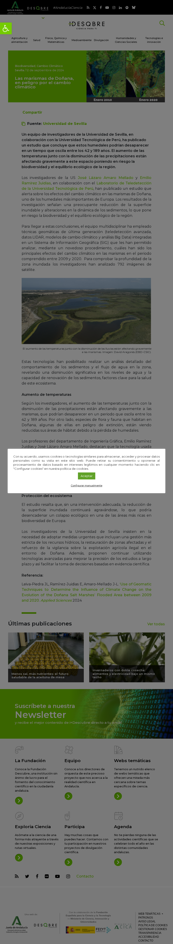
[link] (6, 28)
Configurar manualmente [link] (86, 485)
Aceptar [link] (87, 476)
